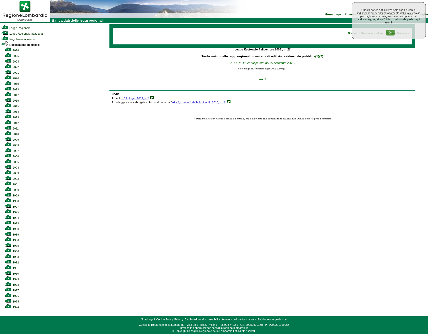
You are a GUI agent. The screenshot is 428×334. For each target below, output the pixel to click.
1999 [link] (15, 195)
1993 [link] (15, 223)
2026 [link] (15, 50)
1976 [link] (15, 296)
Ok (390, 32)
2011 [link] (15, 128)
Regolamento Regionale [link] (24, 44)
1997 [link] (15, 206)
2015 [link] (15, 106)
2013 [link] (15, 117)
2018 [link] (15, 89)
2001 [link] (15, 184)
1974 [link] (15, 307)
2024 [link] (15, 61)
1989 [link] (15, 234)
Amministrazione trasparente (238, 319)
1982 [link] (15, 262)
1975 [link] (15, 301)
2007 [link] (15, 150)
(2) (321, 56)
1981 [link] (15, 268)
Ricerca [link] (350, 14)
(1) (317, 56)
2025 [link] (15, 56)
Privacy (178, 319)
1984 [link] (15, 251)
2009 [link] (15, 139)
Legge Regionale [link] (20, 28)
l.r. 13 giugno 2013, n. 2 (135, 98)
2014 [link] (15, 111)
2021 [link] (15, 72)
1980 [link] (15, 273)
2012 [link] (15, 123)
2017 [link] (15, 95)
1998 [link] (15, 201)
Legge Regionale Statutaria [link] (26, 33)
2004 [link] (15, 167)
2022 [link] (15, 67)
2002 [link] (15, 178)
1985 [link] (15, 245)
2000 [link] (15, 190)
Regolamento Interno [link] (22, 39)
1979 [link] (15, 279)
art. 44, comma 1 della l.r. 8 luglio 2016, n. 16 (199, 102)
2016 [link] (15, 100)
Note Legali (148, 319)
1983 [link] (15, 257)
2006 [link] (15, 156)
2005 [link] (15, 162)
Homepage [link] (333, 14)
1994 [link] (15, 217)
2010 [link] (15, 134)
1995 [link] (15, 212)
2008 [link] (15, 145)
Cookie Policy (164, 319)
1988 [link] (15, 240)
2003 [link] (15, 173)
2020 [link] (15, 78)
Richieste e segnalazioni (272, 319)
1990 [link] (15, 229)
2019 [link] (15, 84)
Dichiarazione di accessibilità (202, 319)
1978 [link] (15, 284)
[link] (25, 21)
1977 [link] (15, 290)
